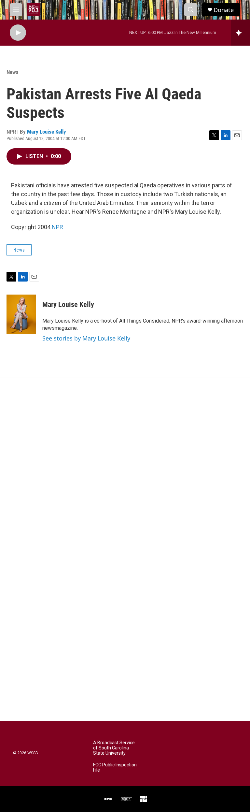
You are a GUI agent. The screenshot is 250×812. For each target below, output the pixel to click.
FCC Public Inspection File (115, 767)
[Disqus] (125, 465)
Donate (224, 10)
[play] (18, 32)
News (13, 72)
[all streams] (240, 33)
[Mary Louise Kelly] (21, 314)
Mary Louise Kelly (46, 131)
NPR (57, 227)
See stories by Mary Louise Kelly (86, 338)
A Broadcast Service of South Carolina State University (114, 748)
